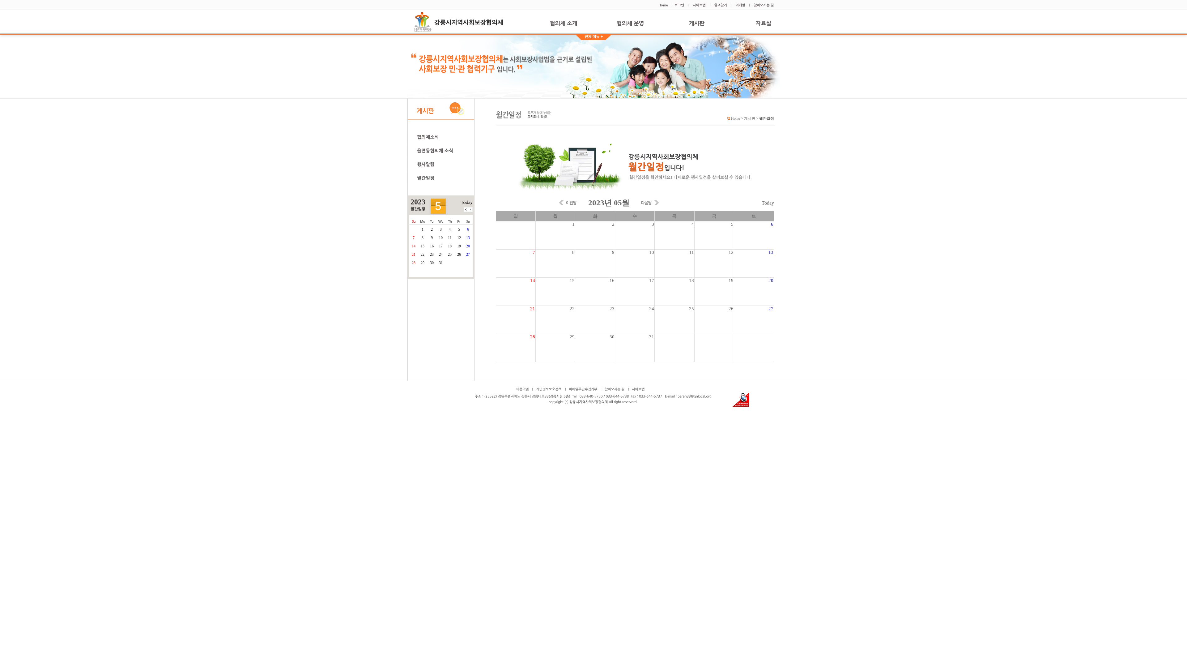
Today (768, 203)
